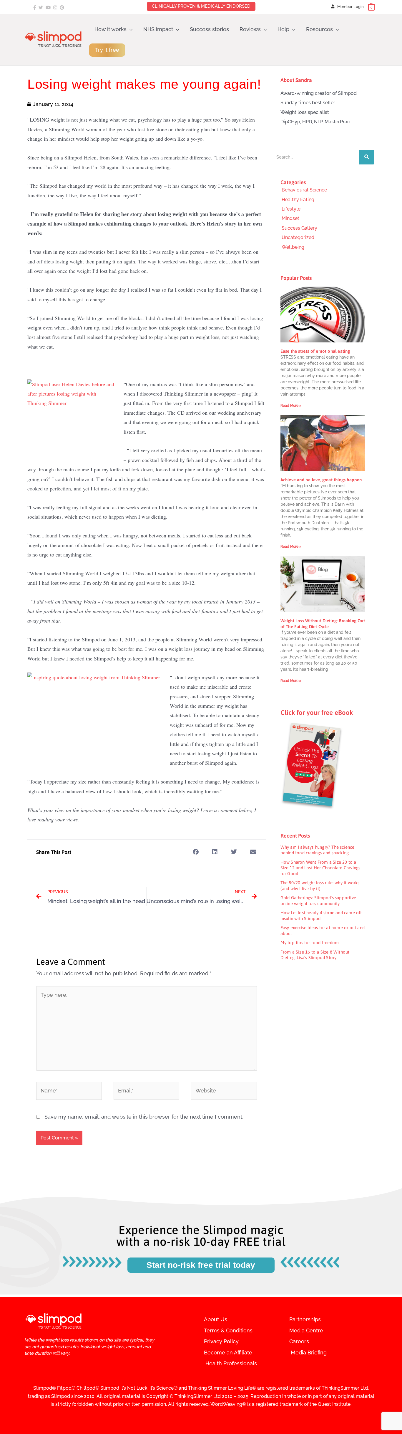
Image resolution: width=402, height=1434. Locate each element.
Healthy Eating (298, 199)
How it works (110, 29)
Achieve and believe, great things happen (321, 479)
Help (283, 29)
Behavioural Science (304, 190)
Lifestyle (291, 209)
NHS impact (158, 29)
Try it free (107, 50)
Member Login (350, 6)
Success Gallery (299, 228)
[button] (195, 852)
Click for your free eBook (316, 712)
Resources (319, 29)
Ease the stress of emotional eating (315, 351)
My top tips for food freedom (309, 942)
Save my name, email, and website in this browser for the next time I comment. (143, 1117)
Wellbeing (293, 247)
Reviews (250, 29)
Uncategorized (298, 237)
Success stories (209, 29)
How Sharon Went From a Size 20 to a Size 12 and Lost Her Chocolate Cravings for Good (320, 868)
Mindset (290, 218)
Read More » (290, 406)
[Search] (366, 157)
